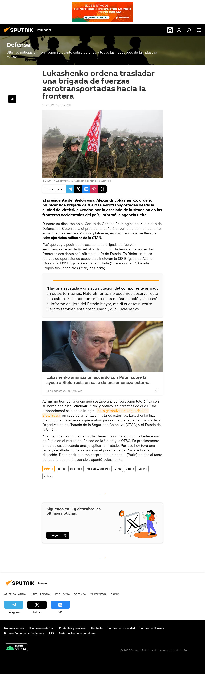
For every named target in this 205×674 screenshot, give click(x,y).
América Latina (15, 594)
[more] (156, 390)
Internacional (40, 594)
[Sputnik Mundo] (19, 33)
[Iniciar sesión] (179, 30)
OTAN (118, 468)
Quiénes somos (14, 628)
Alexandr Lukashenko (98, 468)
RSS (51, 633)
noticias (48, 476)
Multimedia (98, 594)
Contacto (97, 628)
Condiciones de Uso (41, 628)
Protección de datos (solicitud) (24, 633)
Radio (115, 594)
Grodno (143, 468)
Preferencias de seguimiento (77, 633)
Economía (62, 594)
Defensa (48, 468)
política (61, 468)
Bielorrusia (76, 468)
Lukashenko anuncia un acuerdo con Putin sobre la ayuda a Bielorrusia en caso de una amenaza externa (97, 380)
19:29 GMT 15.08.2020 (56, 105)
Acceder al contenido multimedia (93, 180)
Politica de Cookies (152, 628)
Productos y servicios (72, 628)
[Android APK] (16, 647)
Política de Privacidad (121, 628)
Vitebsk (130, 468)
